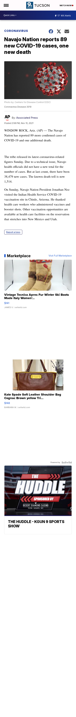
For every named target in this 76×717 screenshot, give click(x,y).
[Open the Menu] (6, 5)
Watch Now (66, 5)
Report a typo (13, 232)
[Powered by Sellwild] (67, 462)
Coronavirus (16, 31)
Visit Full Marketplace (60, 256)
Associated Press (27, 117)
